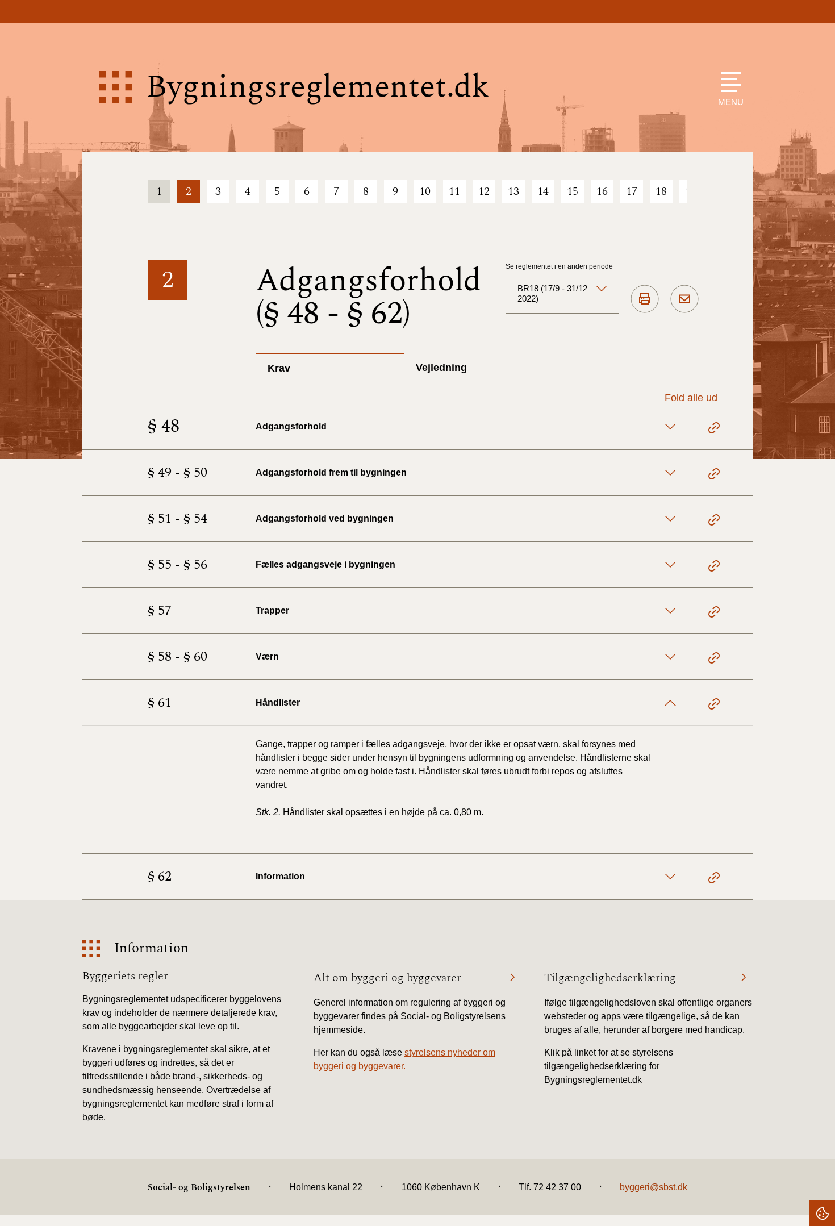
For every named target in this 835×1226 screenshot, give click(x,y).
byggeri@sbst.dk (653, 1187)
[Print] (645, 299)
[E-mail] (684, 299)
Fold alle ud (691, 397)
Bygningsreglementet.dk (317, 87)
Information (151, 948)
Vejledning (441, 367)
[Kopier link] (714, 429)
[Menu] (728, 82)
